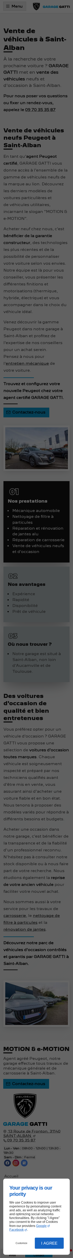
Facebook (16, 1229)
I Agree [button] (49, 1243)
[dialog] (36, 1217)
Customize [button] (21, 1243)
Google (41, 1226)
